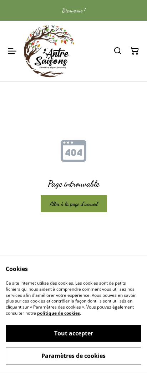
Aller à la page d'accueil (74, 203)
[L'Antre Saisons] (49, 51)
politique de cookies (58, 313)
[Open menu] (12, 51)
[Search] (117, 51)
